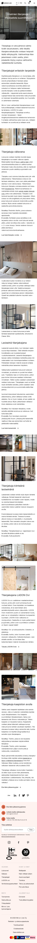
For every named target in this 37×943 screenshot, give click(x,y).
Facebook (18, 842)
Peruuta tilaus (24, 887)
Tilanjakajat (5, 877)
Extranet (22, 897)
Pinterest (28, 842)
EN (21, 3)
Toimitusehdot (18, 925)
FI (16, 3)
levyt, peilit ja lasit (22, 162)
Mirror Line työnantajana (6, 908)
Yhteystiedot (6, 903)
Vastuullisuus (6, 900)
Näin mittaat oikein (25, 874)
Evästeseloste (18, 929)
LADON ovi (6, 880)
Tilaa (31, 829)
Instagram (9, 842)
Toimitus (22, 880)
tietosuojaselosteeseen (8, 836)
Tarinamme (6, 897)
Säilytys (4, 874)
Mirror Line (7, 3)
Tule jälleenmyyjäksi (26, 900)
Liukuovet (5, 870)
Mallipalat (22, 870)
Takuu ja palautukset (26, 884)
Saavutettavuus (18, 932)
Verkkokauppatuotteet (10, 884)
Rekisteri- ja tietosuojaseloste (18, 921)
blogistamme (9, 189)
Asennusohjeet (24, 877)
